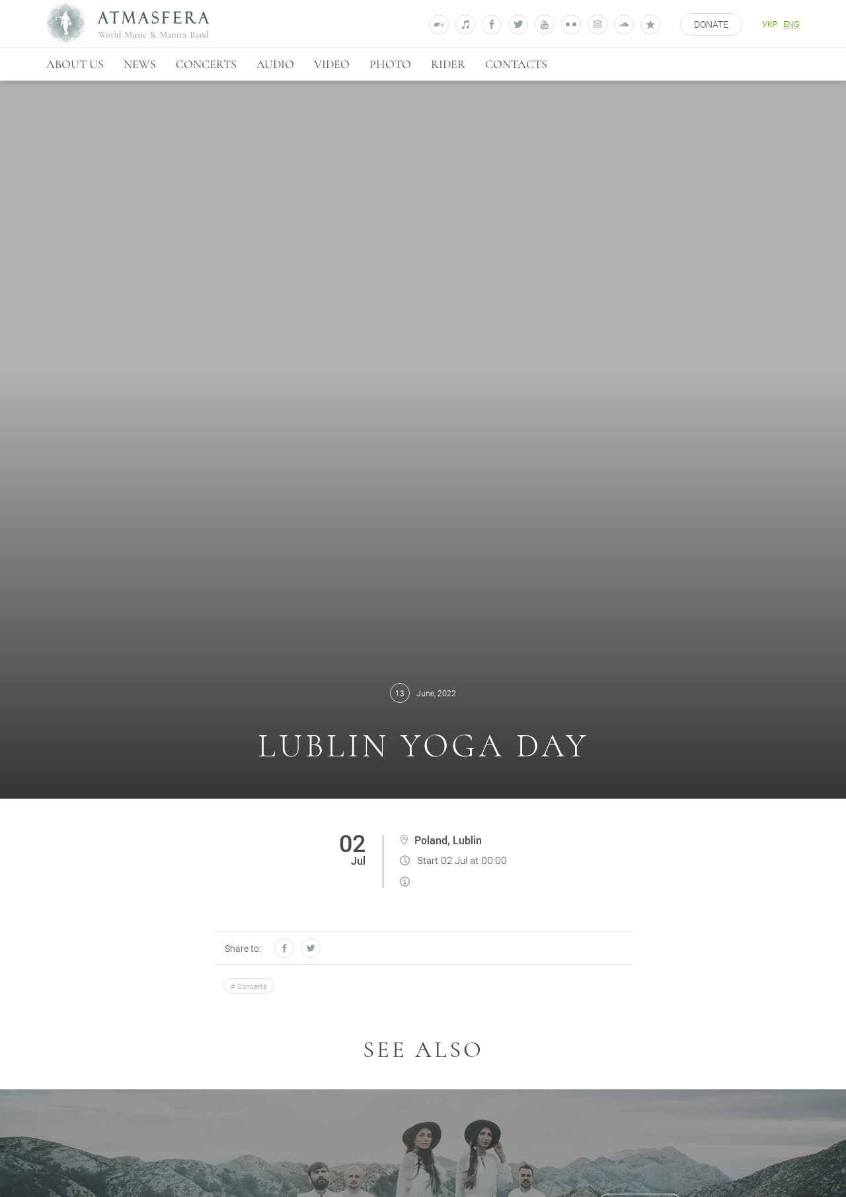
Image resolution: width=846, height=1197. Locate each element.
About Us (75, 64)
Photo (390, 64)
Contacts (516, 64)
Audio (275, 64)
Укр (770, 24)
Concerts (206, 64)
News (140, 64)
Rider (448, 64)
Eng (791, 24)
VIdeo (332, 64)
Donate (711, 24)
